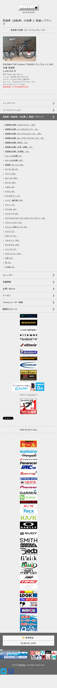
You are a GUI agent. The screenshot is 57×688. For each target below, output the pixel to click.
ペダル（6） (10, 187)
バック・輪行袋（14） (14, 200)
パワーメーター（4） (13, 223)
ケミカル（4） (11, 209)
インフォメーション (12, 110)
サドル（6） (10, 191)
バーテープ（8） (12, 214)
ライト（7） (10, 205)
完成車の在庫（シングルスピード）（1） (22, 129)
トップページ (9, 103)
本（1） (8, 263)
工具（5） (9, 258)
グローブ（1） (11, 236)
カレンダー (8, 275)
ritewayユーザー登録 (13, 302)
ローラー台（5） (12, 169)
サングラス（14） (12, 245)
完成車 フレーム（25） (14, 165)
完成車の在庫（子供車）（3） (17, 151)
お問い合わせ (9, 289)
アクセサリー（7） (13, 196)
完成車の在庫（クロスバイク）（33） (20, 125)
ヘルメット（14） (12, 240)
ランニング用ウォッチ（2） (16, 227)
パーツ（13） (10, 174)
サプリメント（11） (13, 254)
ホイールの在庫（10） (14, 160)
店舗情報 (7, 282)
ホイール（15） (11, 178)
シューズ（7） (11, 249)
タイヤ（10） (10, 183)
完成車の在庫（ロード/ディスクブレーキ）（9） (25, 138)
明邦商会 (22, 665)
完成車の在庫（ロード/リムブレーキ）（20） (23, 134)
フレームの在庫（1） (13, 156)
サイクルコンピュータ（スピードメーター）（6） (25, 218)
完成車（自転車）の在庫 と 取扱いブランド (23, 117)
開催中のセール (10, 309)
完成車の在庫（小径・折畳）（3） (19, 147)
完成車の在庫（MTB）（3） (16, 143)
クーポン (7, 295)
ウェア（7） (10, 231)
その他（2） (10, 267)
